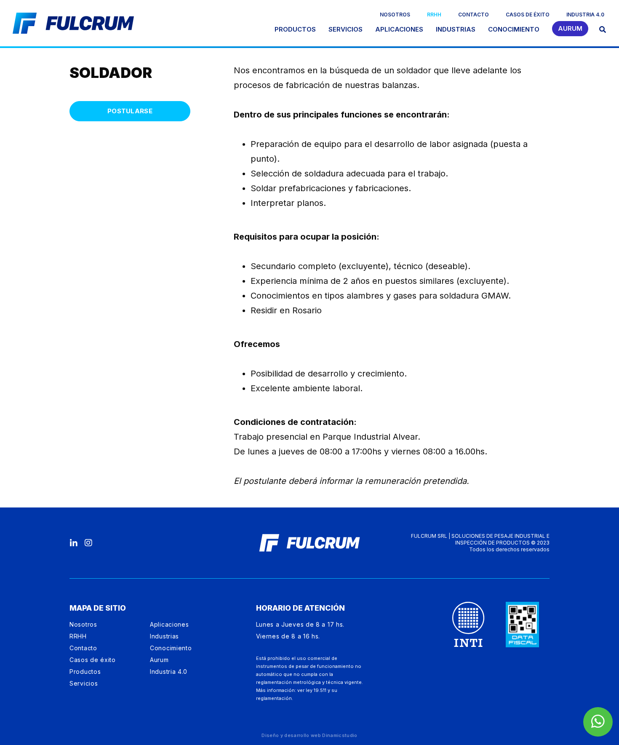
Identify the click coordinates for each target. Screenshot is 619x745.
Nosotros (395, 14)
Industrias (164, 636)
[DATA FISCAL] (522, 624)
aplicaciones (169, 624)
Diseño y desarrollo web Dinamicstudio (309, 735)
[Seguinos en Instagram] (88, 543)
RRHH (434, 14)
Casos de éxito (528, 14)
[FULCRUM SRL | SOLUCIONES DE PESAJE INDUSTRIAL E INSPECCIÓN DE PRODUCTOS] (73, 23)
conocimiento (171, 648)
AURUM (570, 28)
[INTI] (468, 624)
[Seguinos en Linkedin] (73, 543)
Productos (85, 671)
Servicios (83, 683)
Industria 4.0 (585, 14)
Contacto (473, 14)
